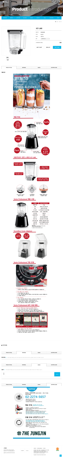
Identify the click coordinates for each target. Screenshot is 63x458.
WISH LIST (48, 47)
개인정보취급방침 (39, 448)
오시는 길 (27, 450)
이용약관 (35, 448)
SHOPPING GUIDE (54, 67)
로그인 (52, 1)
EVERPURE (5, 17)
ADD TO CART (39, 47)
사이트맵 (44, 448)
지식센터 (36, 2)
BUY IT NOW (57, 47)
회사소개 (19, 2)
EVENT (58, 17)
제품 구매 (30, 2)
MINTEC (11, 17)
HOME (57, 21)
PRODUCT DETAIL (9, 67)
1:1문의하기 (22, 450)
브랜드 (25, 2)
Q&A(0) (39, 67)
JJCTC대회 (18, 17)
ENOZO (31, 17)
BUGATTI (38, 17)
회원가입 (55, 1)
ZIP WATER (51, 17)
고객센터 (42, 2)
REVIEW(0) (24, 67)
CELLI (45, 17)
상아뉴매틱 (25, 17)
